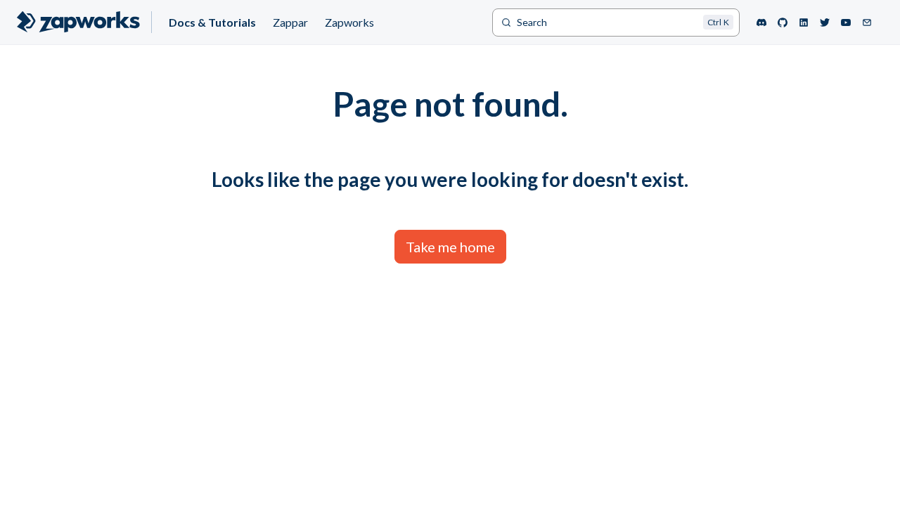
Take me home (450, 246)
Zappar (290, 22)
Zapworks (349, 22)
